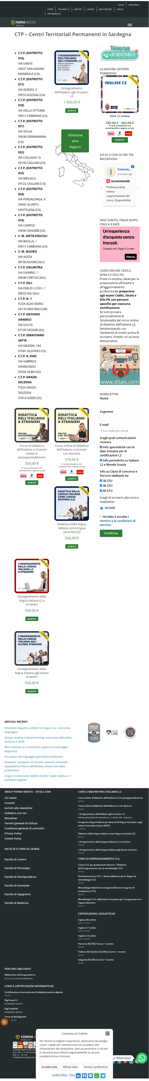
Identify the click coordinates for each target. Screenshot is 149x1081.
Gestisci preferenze (95, 1067)
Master (78, 9)
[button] (107, 1033)
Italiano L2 (64, 9)
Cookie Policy (60, 1074)
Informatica (54, 13)
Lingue (119, 9)
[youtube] (125, 1061)
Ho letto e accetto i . (118, 521)
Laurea (90, 9)
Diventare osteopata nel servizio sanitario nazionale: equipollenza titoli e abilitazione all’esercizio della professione (36, 766)
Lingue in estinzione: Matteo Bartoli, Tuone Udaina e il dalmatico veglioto (37, 778)
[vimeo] (131, 1061)
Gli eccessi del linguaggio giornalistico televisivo (34, 756)
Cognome (106, 412)
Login (121, 4)
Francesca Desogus (125, 169)
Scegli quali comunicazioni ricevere (118, 440)
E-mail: (104, 425)
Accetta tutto (49, 1067)
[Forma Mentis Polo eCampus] (94, 730)
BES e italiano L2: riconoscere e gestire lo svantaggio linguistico (36, 749)
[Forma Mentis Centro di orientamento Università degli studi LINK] (112, 730)
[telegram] (119, 1061)
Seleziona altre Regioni (75, 141)
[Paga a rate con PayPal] (32, 476)
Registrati (134, 4)
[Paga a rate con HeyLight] (40, 476)
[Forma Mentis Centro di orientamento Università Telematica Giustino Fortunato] (130, 731)
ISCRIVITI (71, 110)
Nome (104, 398)
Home (50, 9)
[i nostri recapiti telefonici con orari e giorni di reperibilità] (120, 53)
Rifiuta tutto (70, 1067)
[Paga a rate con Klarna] (23, 476)
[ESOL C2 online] (120, 94)
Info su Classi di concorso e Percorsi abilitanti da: (118, 473)
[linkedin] (113, 1061)
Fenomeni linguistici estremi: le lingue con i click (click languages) (37, 730)
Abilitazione (105, 9)
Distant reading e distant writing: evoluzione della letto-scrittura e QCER (38, 739)
